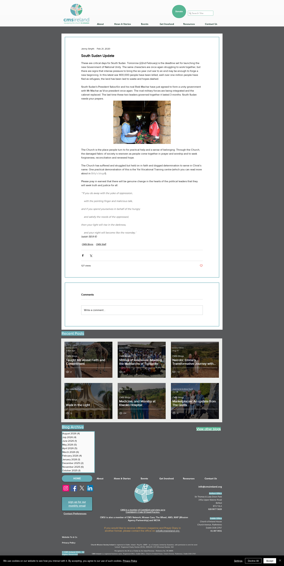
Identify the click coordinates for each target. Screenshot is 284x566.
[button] (100, 24)
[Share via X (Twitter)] (90, 255)
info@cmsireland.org (168, 530)
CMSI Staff (101, 244)
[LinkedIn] (90, 488)
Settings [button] (238, 560)
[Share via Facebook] (82, 255)
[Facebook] (74, 488)
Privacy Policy (130, 560)
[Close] (280, 560)
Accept (269, 560)
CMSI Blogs (87, 244)
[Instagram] (66, 488)
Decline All (253, 560)
